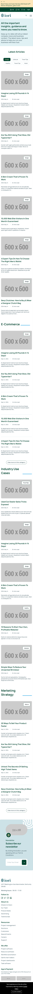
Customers (5, 931)
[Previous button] (4, 1)
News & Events (6, 934)
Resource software (7, 952)
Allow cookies (16, 991)
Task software (6, 963)
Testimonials (5, 917)
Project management (8, 925)
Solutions (4, 928)
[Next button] (1, 1)
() (13, 9)
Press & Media (6, 911)
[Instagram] (8, 898)
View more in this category (16, 462)
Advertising (5, 914)
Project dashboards (8, 960)
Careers (4, 937)
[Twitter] (5, 898)
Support (4, 940)
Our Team (4, 908)
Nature (27, 704)
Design (27, 334)
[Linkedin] (11, 898)
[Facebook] (2, 898)
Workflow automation (8, 955)
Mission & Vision (6, 905)
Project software (7, 949)
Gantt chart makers (7, 958)
